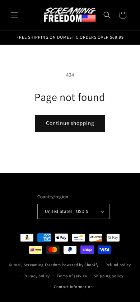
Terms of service (72, 275)
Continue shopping (70, 123)
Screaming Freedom (42, 264)
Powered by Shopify (80, 264)
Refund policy (118, 264)
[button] (14, 15)
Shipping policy (108, 275)
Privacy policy (36, 275)
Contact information (73, 286)
